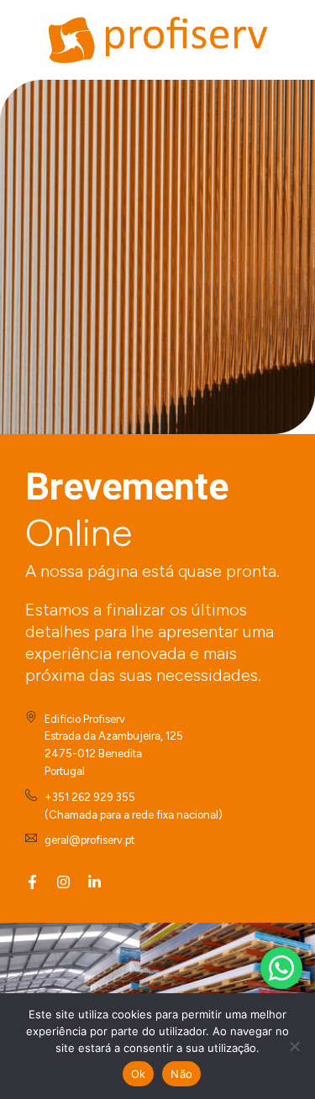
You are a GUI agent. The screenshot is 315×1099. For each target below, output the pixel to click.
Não (181, 1074)
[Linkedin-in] (94, 882)
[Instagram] (63, 882)
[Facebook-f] (32, 882)
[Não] (294, 1046)
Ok (138, 1074)
